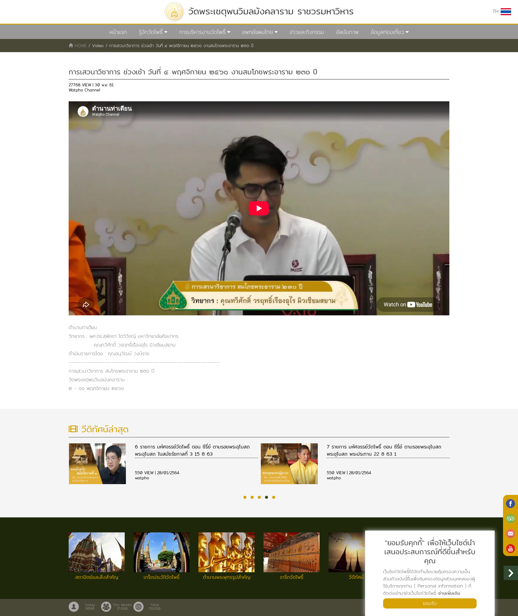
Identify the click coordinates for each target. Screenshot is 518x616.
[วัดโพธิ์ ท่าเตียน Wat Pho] (510, 503)
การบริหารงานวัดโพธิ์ (202, 32)
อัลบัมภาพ (347, 32)
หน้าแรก (118, 32)
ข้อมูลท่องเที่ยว (387, 32)
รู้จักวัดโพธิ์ (151, 32)
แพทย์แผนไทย (257, 32)
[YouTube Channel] (510, 548)
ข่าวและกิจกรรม (307, 32)
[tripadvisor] (510, 518)
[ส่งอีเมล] (510, 533)
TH (497, 11)
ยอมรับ (430, 603)
